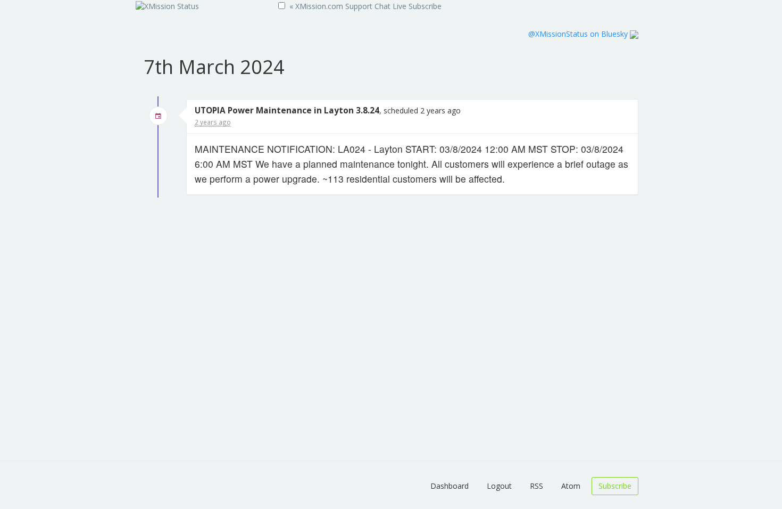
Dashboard (449, 486)
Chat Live (390, 6)
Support (358, 6)
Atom (570, 486)
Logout (499, 486)
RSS (536, 486)
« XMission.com (316, 6)
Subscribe (425, 6)
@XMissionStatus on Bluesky (579, 34)
